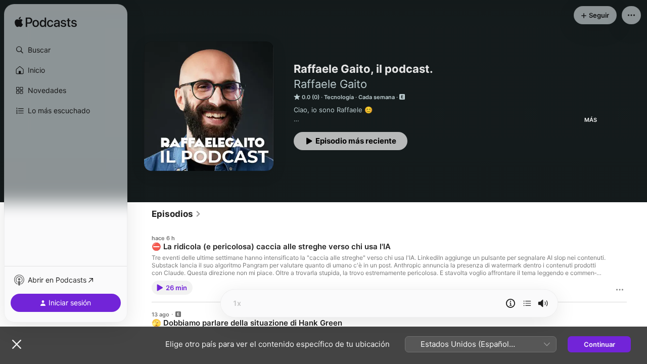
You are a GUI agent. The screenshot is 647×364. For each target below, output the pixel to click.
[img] (46, 23)
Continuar (599, 344)
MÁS (590, 119)
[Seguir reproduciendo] (527, 303)
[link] (176, 213)
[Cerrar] (16, 344)
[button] (65, 50)
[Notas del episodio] (510, 303)
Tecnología (339, 97)
